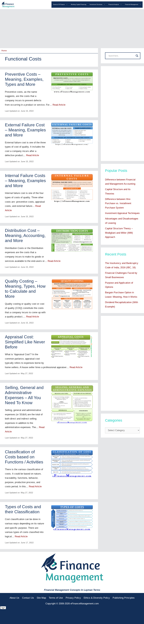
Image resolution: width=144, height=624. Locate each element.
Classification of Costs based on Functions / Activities (24, 457)
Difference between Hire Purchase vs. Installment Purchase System (118, 203)
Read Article (59, 104)
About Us (14, 597)
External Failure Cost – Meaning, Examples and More (25, 130)
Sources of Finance (59, 4)
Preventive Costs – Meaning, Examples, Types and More (24, 79)
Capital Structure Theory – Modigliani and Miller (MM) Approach (119, 232)
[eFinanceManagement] (7, 4)
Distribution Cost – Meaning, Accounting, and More (25, 235)
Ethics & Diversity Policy (97, 597)
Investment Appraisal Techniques (122, 213)
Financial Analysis (113, 4)
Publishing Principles (124, 597)
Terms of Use (56, 597)
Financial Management (131, 4)
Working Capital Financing (78, 4)
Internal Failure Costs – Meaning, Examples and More (25, 180)
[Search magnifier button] (137, 56)
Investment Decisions (96, 4)
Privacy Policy (73, 597)
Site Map (41, 597)
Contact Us (28, 597)
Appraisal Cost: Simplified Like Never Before (25, 342)
